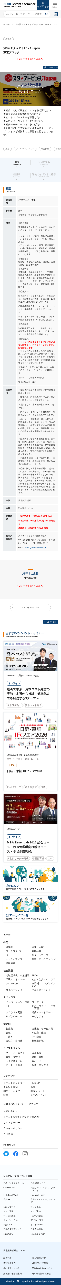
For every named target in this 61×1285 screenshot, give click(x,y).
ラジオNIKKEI (36, 1225)
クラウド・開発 (14, 1012)
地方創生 (45, 149)
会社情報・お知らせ (12, 1268)
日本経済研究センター (13, 1229)
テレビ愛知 (35, 1211)
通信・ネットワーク (42, 1012)
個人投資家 (31, 787)
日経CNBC (8, 1225)
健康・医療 (38, 1057)
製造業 (9, 1028)
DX (7, 1006)
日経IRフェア (14, 787)
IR (7, 955)
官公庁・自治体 (14, 1040)
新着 (32, 1087)
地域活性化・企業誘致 (17, 975)
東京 (7, 149)
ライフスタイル (14, 1061)
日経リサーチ (9, 1207)
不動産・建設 (39, 1032)
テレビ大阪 (8, 1211)
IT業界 (9, 1036)
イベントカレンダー (14, 1083)
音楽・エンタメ (40, 1065)
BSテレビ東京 (36, 1220)
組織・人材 (38, 947)
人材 (50, 858)
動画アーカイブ (11, 1091)
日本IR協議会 (36, 1229)
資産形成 (36, 1053)
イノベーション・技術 (17, 1002)
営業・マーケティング (43, 959)
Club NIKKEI (9, 1188)
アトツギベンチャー (25, 149)
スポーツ (36, 1061)
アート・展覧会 (14, 1065)
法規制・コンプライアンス (43, 984)
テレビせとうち (10, 1220)
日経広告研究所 (37, 1234)
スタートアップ (40, 955)
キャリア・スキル (15, 1053)
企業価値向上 (14, 705)
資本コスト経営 (33, 705)
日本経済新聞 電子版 (41, 1273)
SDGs (35, 975)
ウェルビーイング (41, 989)
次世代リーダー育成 (17, 858)
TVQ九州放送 (36, 1216)
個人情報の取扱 (39, 1258)
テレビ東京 (35, 1207)
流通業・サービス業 (42, 1028)
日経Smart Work (10, 1195)
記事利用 (7, 1258)
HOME (6, 24)
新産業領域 (38, 1040)
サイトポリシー (11, 1122)
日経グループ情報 (40, 1263)
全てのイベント (38, 1095)
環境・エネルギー (15, 979)
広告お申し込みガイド (42, 1268)
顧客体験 (10, 963)
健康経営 (36, 951)
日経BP (6, 1199)
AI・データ (37, 1002)
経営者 (8, 39)
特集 (5, 1095)
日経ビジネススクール (13, 1183)
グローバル (12, 983)
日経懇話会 (8, 1234)
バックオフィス (14, 959)
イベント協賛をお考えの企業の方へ (22, 1117)
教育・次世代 (13, 1057)
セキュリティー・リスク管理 (43, 1007)
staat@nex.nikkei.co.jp (35, 547)
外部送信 (8, 1134)
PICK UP (35, 1083)
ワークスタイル (14, 951)
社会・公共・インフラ (43, 979)
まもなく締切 (10, 1087)
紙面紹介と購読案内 (12, 1273)
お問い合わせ (10, 1111)
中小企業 (36, 1036)
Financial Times (37, 1195)
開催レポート (37, 1091)
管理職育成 (38, 858)
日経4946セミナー (38, 1183)
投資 (43, 787)
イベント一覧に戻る (30, 607)
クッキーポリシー (12, 1128)
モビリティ (38, 1016)
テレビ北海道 (9, 1216)
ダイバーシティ (14, 989)
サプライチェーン (15, 1016)
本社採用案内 (9, 1263)
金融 (8, 1032)
